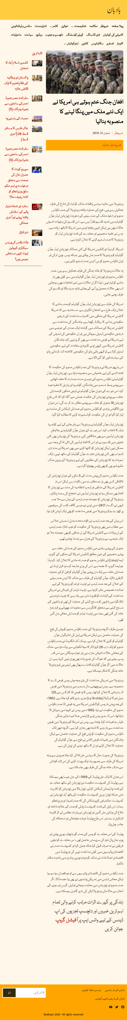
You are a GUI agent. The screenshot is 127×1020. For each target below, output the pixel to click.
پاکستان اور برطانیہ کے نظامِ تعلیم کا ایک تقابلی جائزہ (16, 83)
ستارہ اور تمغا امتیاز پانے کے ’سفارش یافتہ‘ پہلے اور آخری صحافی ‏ (17, 215)
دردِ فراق (23, 232)
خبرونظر (118, 133)
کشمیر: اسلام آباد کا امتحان (17, 65)
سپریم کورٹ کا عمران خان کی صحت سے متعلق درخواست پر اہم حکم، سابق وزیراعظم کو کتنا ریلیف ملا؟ (16, 183)
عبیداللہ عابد (112, 145)
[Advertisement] (84, 175)
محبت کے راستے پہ (17, 118)
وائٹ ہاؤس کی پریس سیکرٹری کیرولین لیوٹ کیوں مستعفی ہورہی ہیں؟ (16, 251)
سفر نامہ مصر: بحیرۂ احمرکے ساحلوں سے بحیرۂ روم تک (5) (16, 104)
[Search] (9, 992)
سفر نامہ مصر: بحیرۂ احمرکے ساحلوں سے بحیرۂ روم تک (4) (16, 154)
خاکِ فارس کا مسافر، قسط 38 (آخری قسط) (16, 134)
